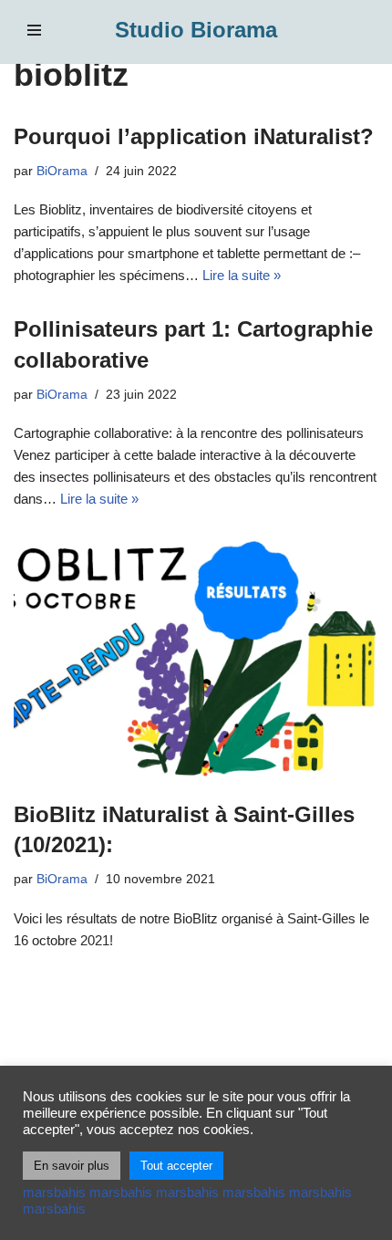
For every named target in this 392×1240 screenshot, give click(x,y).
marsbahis (54, 1192)
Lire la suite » (241, 275)
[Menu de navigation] (34, 30)
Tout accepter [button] (176, 1165)
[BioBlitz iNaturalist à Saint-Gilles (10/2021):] (196, 659)
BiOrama (62, 171)
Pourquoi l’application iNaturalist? (194, 136)
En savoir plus (71, 1165)
